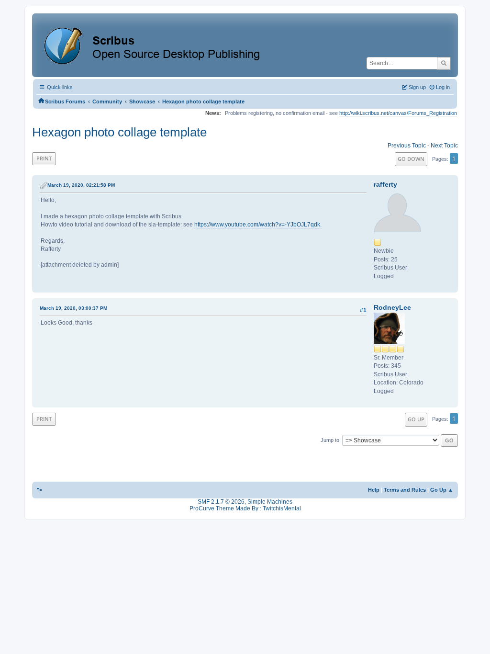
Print (44, 158)
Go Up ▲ (441, 490)
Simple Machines (269, 501)
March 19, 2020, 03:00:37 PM (73, 308)
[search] (444, 63)
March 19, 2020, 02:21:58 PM (81, 185)
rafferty (385, 184)
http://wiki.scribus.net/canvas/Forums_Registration (398, 113)
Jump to (330, 440)
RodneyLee (392, 307)
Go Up (416, 419)
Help (373, 490)
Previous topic (407, 145)
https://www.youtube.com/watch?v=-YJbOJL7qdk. (258, 224)
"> (39, 490)
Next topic (444, 145)
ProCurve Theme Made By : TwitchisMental (245, 508)
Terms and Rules (405, 490)
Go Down (411, 158)
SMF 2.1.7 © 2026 (221, 501)
